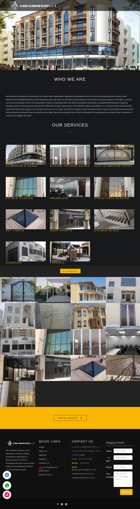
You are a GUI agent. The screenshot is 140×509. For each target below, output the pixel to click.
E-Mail (108, 459)
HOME (71, 18)
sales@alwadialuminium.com (83, 477)
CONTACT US (125, 18)
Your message (109, 475)
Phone (109, 467)
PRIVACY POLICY (45, 474)
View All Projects (68, 418)
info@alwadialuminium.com (83, 473)
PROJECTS (110, 18)
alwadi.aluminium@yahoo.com (84, 469)
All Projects (70, 271)
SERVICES (97, 18)
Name (109, 451)
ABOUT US (83, 18)
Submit (126, 492)
